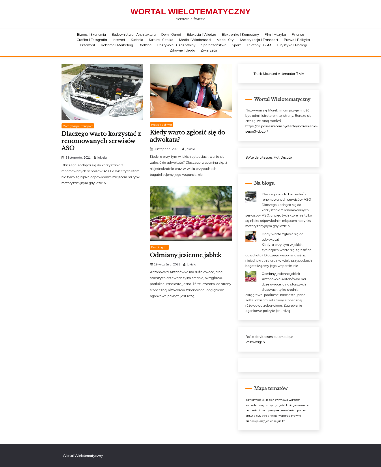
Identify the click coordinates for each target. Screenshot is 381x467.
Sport (236, 45)
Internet (119, 39)
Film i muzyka (275, 34)
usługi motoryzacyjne (266, 410)
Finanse (298, 34)
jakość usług (288, 410)
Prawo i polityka (297, 39)
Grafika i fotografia (92, 39)
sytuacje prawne (267, 415)
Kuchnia (137, 39)
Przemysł (87, 45)
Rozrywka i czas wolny (176, 45)
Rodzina (144, 45)
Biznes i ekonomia (91, 34)
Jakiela (102, 157)
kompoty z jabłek (276, 405)
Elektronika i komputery (240, 34)
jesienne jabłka (275, 421)
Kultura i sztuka (161, 39)
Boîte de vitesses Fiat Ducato (268, 157)
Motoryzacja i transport (259, 39)
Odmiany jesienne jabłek (185, 255)
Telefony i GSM (259, 45)
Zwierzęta (209, 50)
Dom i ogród (171, 34)
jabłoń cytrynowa (277, 399)
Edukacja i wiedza (201, 34)
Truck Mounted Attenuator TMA (278, 73)
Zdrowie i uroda (182, 50)
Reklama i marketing (117, 45)
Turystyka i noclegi (291, 45)
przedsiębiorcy (255, 421)
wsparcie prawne (289, 415)
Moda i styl (225, 39)
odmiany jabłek (255, 399)
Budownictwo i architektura (134, 34)
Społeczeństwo (213, 45)
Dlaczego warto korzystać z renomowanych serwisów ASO (101, 141)
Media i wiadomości (195, 39)
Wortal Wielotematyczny (191, 11)
